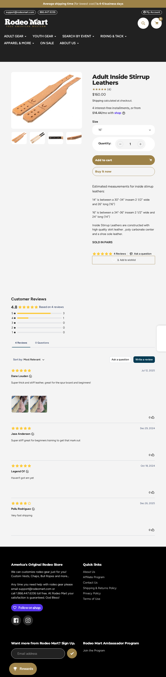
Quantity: (104, 143)
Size (95, 121)
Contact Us (90, 582)
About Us (89, 572)
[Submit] (72, 653)
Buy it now (103, 171)
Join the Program (94, 650)
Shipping (97, 100)
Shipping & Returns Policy (100, 588)
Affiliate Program (93, 577)
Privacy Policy (92, 593)
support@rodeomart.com (20, 12)
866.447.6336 (47, 12)
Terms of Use (91, 599)
